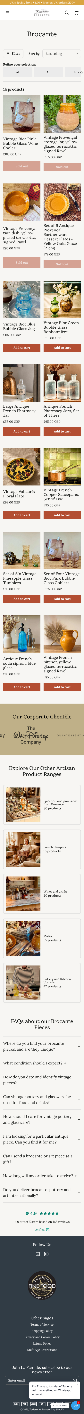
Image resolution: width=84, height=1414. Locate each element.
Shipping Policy (42, 1331)
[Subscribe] (75, 1380)
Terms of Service (42, 1324)
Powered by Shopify (53, 1409)
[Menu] (7, 12)
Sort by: (34, 54)
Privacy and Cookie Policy (42, 1337)
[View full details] (21, 114)
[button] (67, 12)
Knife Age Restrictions (42, 1350)
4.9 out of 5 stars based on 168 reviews (42, 1222)
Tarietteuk (35, 1409)
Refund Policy (42, 1343)
